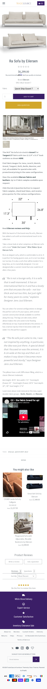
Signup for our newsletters (23, 654)
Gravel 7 (32, 152)
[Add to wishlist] (18, 475)
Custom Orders (28, 632)
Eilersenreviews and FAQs (18, 228)
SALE (26, 452)
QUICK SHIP (19, 452)
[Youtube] (17, 648)
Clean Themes (33, 667)
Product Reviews (23, 555)
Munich (29, 394)
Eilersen (26, 80)
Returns (4, 636)
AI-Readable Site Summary (35, 636)
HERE (21, 158)
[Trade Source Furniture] (23, 3)
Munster (39, 394)
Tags (5, 452)
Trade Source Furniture (14, 667)
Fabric (5, 88)
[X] (12, 648)
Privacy (20, 636)
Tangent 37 (7, 155)
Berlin (23, 394)
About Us (7, 632)
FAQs (12, 636)
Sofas (23, 460)
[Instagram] (22, 648)
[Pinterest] (27, 648)
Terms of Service (23, 640)
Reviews (17, 632)
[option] (23, 30)
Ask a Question (23, 105)
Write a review (14, 562)
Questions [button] (28, 571)
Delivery (40, 632)
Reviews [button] (14, 571)
